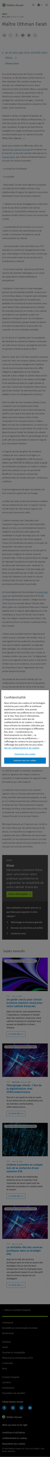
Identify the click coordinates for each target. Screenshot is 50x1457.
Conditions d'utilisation (13, 1432)
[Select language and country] (40, 5)
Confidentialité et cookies (14, 1438)
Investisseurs (8, 1388)
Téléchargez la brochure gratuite (26, 922)
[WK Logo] (12, 1417)
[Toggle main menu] (46, 5)
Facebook (4, 1408)
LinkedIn (21, 1408)
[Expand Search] (33, 5)
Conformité (7, 1363)
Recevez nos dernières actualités (27, 928)
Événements (8, 1333)
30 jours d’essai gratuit (18, 894)
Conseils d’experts (17, 1310)
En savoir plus (15, 1034)
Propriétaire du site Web (13, 1393)
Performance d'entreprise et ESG (17, 1358)
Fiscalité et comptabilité (13, 1352)
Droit (4, 1368)
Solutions (6, 1342)
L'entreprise (7, 1322)
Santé (5, 1347)
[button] (4, 35)
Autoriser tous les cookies (25, 760)
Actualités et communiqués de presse (20, 1328)
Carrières (6, 1382)
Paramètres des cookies (25, 754)
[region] (25, 728)
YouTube (30, 1408)
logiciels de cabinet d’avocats (16, 149)
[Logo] (14, 5)
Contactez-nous (18, 933)
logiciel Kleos (8, 157)
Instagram (13, 1408)
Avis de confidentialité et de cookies (21, 748)
